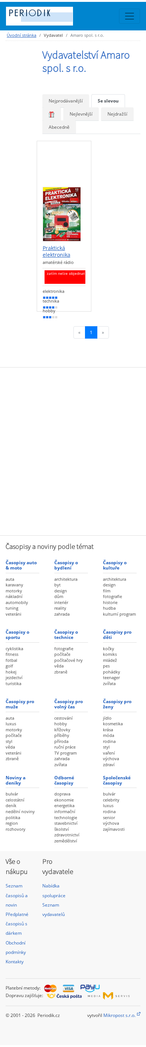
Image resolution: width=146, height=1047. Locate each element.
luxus (11, 723)
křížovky (62, 729)
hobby (60, 723)
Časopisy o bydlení (66, 565)
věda (59, 666)
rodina (109, 741)
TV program (65, 753)
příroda (61, 741)
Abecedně (59, 127)
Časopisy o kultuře (115, 565)
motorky (14, 591)
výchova (111, 758)
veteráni (13, 614)
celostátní (15, 800)
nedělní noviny (20, 811)
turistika (13, 683)
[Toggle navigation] (129, 16)
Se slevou (108, 101)
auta (10, 579)
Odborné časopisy (64, 780)
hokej (11, 672)
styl (9, 741)
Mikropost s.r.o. (119, 1015)
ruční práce (65, 747)
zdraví (109, 764)
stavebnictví (65, 823)
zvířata (109, 683)
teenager (111, 677)
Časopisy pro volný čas (68, 704)
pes (106, 666)
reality (60, 608)
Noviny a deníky (15, 780)
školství (61, 829)
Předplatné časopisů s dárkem (17, 923)
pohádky (111, 672)
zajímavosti (114, 829)
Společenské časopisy (117, 780)
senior (109, 817)
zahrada (62, 614)
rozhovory (15, 829)
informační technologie (65, 814)
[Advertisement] (73, 450)
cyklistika (14, 648)
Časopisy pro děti (117, 634)
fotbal (11, 660)
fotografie (112, 596)
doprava (62, 794)
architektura (65, 579)
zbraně (60, 672)
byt (57, 585)
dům (58, 596)
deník (11, 805)
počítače (62, 654)
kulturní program (119, 614)
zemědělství (65, 841)
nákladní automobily (17, 599)
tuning (12, 608)
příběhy (61, 735)
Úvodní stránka (21, 35)
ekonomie (64, 800)
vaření (109, 753)
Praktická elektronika (56, 251)
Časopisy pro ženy (117, 704)
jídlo (107, 718)
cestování (63, 718)
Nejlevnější (81, 114)
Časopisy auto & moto (21, 565)
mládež (110, 660)
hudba (109, 608)
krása (108, 729)
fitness (12, 654)
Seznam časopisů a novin (17, 895)
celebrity (111, 800)
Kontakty (15, 961)
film (106, 591)
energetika (64, 805)
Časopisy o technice (66, 634)
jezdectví (14, 677)
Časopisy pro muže (20, 704)
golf (9, 666)
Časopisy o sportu (17, 634)
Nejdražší (117, 114)
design (60, 591)
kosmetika (113, 723)
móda (108, 735)
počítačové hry (68, 660)
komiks (110, 654)
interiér (61, 602)
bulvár (12, 794)
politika (13, 817)
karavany (14, 585)
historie (110, 602)
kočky (108, 648)
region (12, 823)
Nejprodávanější (66, 101)
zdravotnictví (66, 835)
